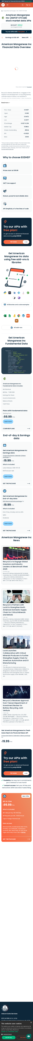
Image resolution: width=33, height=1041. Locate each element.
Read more (16, 1030)
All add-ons (18, 328)
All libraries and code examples (18, 305)
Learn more (28, 1)
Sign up (28, 5)
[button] (16, 1031)
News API (25, 37)
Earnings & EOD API (12, 37)
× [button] (31, 1022)
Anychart (29, 87)
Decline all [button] (23, 1037)
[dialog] (16, 1031)
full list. (23, 832)
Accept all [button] (8, 1037)
